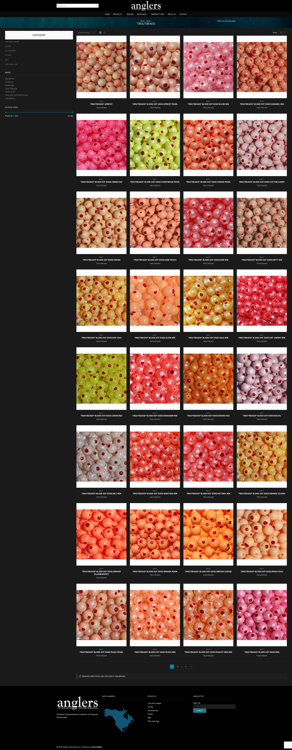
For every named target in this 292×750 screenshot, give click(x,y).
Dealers (130, 14)
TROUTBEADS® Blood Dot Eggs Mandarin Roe (154, 416)
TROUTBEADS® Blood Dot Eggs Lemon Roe (101, 416)
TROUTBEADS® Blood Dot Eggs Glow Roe (154, 338)
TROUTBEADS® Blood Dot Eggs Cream (101, 260)
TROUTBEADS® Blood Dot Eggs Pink (261, 652)
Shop (148, 21)
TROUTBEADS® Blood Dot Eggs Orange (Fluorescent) (101, 572)
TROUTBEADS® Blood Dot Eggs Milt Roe (101, 494)
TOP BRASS (10, 98)
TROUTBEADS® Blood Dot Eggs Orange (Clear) (261, 494)
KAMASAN (9, 85)
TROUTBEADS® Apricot (101, 104)
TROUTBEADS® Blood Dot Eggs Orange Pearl (154, 571)
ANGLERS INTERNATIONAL (16, 95)
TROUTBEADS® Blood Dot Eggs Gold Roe (208, 338)
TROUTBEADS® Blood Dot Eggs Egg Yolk (101, 338)
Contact (183, 14)
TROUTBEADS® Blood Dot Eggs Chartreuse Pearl (155, 182)
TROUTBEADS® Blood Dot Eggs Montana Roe (155, 494)
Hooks (8, 46)
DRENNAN (9, 79)
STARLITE (9, 82)
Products (117, 14)
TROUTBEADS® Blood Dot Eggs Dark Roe (208, 260)
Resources (141, 14)
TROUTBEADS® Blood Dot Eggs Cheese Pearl (208, 182)
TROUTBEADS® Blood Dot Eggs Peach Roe (155, 652)
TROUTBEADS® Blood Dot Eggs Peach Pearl (101, 652)
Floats (8, 55)
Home (107, 14)
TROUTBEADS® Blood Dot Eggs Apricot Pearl (155, 104)
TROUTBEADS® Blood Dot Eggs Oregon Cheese (208, 571)
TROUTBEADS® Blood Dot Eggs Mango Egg (208, 416)
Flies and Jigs (11, 64)
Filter (70, 116)
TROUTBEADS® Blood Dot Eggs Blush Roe (208, 104)
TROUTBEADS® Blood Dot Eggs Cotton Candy (262, 182)
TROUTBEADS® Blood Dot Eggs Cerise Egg (101, 182)
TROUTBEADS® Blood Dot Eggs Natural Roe (208, 494)
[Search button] (97, 6)
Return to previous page (227, 21)
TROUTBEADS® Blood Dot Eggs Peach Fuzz (262, 571)
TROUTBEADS (101, 108)
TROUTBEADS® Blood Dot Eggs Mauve (262, 416)
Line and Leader (12, 42)
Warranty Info (157, 14)
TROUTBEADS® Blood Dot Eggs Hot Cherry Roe (261, 338)
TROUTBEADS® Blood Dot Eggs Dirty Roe (261, 260)
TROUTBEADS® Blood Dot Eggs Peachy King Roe (208, 652)
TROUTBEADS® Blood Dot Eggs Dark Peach (155, 260)
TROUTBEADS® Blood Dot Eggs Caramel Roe (262, 104)
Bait (101, 101)
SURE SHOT (10, 92)
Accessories (10, 51)
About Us (172, 14)
